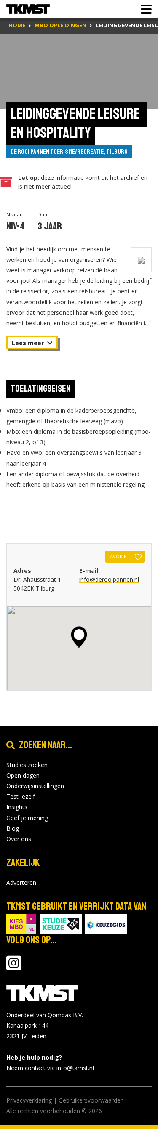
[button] (79, 637)
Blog (12, 828)
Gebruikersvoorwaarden (91, 1100)
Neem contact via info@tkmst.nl (50, 1068)
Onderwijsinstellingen (35, 786)
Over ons (18, 839)
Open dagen (23, 775)
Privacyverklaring (29, 1100)
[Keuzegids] (106, 923)
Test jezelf (20, 796)
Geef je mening (27, 818)
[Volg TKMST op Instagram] (13, 967)
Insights (16, 807)
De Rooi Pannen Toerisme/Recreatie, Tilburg (69, 152)
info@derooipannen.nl (109, 579)
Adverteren (21, 882)
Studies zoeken (27, 765)
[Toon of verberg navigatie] (144, 9)
